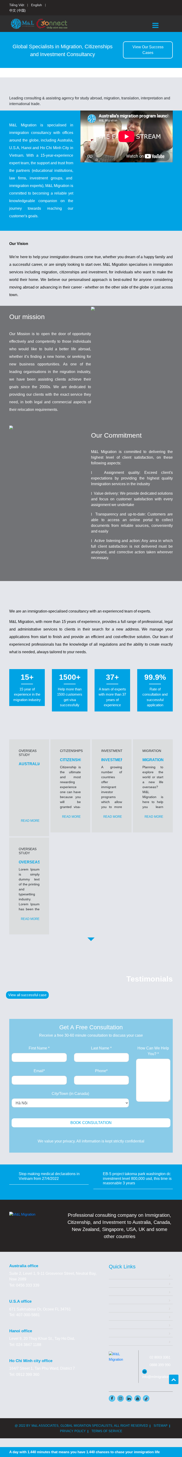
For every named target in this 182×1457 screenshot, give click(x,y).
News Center (120, 1333)
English (36, 5)
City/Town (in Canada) (70, 1094)
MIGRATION (153, 760)
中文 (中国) (17, 10)
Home (114, 1275)
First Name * (39, 1048)
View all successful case (27, 995)
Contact (115, 1341)
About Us (116, 1283)
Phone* (101, 1071)
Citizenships (119, 1308)
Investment (118, 1300)
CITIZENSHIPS (73, 760)
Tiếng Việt (16, 5)
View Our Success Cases (148, 50)
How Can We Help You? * (153, 1051)
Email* (39, 1071)
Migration (116, 1291)
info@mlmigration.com (159, 1377)
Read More (30, 820)
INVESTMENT (113, 760)
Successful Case (123, 1316)
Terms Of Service (106, 1431)
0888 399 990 (160, 1365)
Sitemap (161, 1425)
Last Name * (101, 1048)
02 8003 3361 (160, 1357)
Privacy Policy (73, 1431)
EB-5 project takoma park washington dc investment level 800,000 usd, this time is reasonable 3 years (137, 1178)
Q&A (113, 1325)
